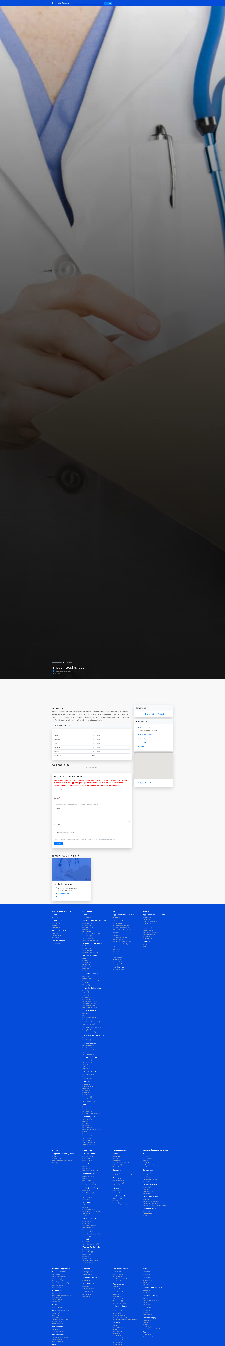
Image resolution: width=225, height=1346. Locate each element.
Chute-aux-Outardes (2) (89, 1288)
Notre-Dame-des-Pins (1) (59, 1276)
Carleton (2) (146, 1156)
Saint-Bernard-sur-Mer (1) (119, 1279)
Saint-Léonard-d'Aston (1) (119, 1205)
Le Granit (146, 1277)
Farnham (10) (86, 964)
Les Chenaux (117, 920)
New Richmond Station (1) (150, 1179)
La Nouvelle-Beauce (60, 1310)
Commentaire (58, 808)
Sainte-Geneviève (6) (149, 934)
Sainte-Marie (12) (57, 1321)
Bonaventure (148, 1170)
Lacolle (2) (85, 1015)
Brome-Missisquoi (89, 955)
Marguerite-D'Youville (91, 1057)
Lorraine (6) (85, 1256)
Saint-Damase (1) (87, 1048)
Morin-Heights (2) (87, 1221)
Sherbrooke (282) (148, 1337)
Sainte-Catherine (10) (88, 1101)
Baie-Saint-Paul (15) (118, 1274)
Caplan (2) (145, 1175)
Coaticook (147, 1272)
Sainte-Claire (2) (57, 1301)
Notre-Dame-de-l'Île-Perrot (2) (91, 1129)
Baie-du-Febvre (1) (117, 1198)
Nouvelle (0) (146, 1163)
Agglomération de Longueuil (94, 920)
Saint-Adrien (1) (147, 1314)
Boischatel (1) (116, 1297)
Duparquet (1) (56, 923)
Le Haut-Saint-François (152, 1287)
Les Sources (147, 1308)
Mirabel (85, 1239)
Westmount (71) (147, 938)
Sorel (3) (84, 1076)
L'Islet (54, 1304)
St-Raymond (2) (117, 1344)
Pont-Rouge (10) (117, 1331)
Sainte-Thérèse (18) (88, 1262)
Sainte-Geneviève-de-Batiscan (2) (122, 929)
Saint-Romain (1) (147, 1284)
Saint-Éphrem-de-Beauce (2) (60, 1281)
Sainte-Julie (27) (87, 1064)
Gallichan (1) (55, 925)
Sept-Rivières (88, 1291)
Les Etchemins (58, 1334)
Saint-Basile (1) (116, 1336)
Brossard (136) (86, 925)
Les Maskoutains (89, 1043)
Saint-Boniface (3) (117, 939)
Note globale (58, 825)
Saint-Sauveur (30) (87, 1227)
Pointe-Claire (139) (148, 924)
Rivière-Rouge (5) (87, 1160)
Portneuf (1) (116, 1333)
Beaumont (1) (56, 1293)
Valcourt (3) (146, 1302)
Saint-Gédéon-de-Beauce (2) (60, 1283)
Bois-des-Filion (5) (87, 1252)
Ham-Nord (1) (116, 1158)
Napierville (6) (86, 1038)
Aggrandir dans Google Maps (149, 783)
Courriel (56, 798)
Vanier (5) (55, 1163)
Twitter (142, 746)
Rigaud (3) (85, 1134)
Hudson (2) (85, 1121)
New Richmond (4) (148, 1177)
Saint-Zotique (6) (87, 1140)
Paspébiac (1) (147, 1181)
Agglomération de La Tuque (123, 915)
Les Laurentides (88, 1202)
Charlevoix (116, 1272)
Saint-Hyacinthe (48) (88, 1050)
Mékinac (115, 947)
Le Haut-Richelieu (89, 1011)
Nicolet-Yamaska (119, 1196)
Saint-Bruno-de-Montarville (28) (91, 934)
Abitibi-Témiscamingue (61, 911)
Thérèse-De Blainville (91, 1247)
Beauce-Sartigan (59, 1272)
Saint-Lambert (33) (87, 938)
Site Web (143, 738)
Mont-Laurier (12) (87, 1158)
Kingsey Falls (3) (117, 1160)
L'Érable (115, 1188)
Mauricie (115, 911)
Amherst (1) (85, 1205)
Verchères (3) (86, 1068)
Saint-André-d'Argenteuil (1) (90, 1170)
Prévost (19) (86, 1191)
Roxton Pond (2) (87, 978)
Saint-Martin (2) (56, 1287)
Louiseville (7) (116, 935)
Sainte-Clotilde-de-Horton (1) (120, 1163)
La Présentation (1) (88, 1046)
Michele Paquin (63, 884)
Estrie (145, 1268)
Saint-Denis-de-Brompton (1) (151, 1300)
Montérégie (87, 911)
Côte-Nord (86, 1268)
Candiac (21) (86, 1084)
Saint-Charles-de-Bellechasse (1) (61, 1295)
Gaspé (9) (145, 1189)
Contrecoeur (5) (87, 1119)
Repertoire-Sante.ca (60, 3)
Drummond (117, 1178)
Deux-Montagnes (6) (88, 1176)
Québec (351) (56, 1156)
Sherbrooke (147, 1332)
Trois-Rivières (118, 967)
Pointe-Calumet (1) (87, 1181)
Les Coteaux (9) (87, 1127)
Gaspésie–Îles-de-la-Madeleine (155, 1150)
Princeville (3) (116, 1193)
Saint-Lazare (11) (87, 1136)
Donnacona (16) (117, 1327)
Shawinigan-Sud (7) (118, 964)
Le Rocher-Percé (149, 1208)
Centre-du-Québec (119, 1150)
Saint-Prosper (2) (57, 1339)
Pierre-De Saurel (89, 1071)
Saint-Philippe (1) (87, 1099)
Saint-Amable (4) (87, 1062)
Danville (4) (146, 1312)
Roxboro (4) (146, 926)
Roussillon (86, 1081)
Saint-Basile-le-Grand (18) (89, 1001)
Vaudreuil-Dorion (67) (88, 1144)
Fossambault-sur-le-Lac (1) (120, 1309)
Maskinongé (117, 932)
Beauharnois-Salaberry (92, 943)
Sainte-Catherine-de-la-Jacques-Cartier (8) (124, 1319)
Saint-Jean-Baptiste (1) (89, 1005)
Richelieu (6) (85, 1109)
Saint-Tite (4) (116, 949)
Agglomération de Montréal (154, 915)
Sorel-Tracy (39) (87, 1078)
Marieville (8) (86, 1107)
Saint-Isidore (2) (87, 1097)
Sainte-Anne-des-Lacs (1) (89, 1232)
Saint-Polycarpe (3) (88, 1138)
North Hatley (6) (147, 1327)
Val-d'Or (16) (55, 937)
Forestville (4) (86, 1280)
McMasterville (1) (87, 997)
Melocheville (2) (86, 948)
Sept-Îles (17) (86, 1296)
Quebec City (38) (57, 1158)
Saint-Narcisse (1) (117, 923)
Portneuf (116, 1322)
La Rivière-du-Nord (90, 1188)
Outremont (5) (147, 919)
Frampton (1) (56, 1313)
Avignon (146, 1153)
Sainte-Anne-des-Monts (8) (150, 1203)
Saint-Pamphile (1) (57, 1307)
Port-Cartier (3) (86, 1294)
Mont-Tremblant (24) (88, 1209)
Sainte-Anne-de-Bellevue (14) (151, 932)
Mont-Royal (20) (147, 917)
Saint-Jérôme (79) (87, 1197)
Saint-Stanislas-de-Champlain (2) (121, 925)
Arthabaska (117, 1153)
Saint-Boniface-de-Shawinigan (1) (122, 942)
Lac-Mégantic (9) (147, 1280)
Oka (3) (84, 1178)
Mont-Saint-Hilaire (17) (89, 999)
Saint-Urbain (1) (116, 1281)
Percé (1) (145, 1215)
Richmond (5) (146, 1298)
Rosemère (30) (86, 1258)
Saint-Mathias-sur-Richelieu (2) (91, 1113)
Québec (55, 1150)
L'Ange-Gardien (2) (117, 1301)
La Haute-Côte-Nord (90, 1277)
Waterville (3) (146, 1274)
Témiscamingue (58, 940)
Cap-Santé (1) (116, 1325)
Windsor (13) (146, 1304)
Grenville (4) (85, 1166)
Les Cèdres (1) (86, 1125)
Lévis (54, 1344)
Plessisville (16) (116, 1191)
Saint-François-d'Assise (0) (150, 1167)
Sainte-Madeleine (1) (88, 1054)
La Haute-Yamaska (90, 974)
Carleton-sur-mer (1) (149, 1158)
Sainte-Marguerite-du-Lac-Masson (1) (93, 1234)
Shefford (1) (86, 983)
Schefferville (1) (87, 1274)
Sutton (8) (85, 971)
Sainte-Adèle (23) (87, 1230)
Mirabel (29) (85, 1242)
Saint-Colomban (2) (88, 1193)
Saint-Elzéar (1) (56, 1317)
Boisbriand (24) (86, 1254)
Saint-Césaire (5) (87, 1111)
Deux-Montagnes (89, 1174)
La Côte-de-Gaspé (150, 1184)
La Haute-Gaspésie (150, 1196)
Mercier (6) (85, 1092)
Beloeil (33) (85, 991)
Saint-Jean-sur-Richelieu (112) (91, 1022)
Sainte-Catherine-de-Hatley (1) (151, 1329)
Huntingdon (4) (86, 1030)
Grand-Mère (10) (117, 959)
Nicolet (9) (115, 1201)
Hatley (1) (145, 1322)
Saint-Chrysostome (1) (89, 1032)
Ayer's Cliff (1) (147, 1320)
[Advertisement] (92, 693)
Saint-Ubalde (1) (117, 1342)
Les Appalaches (58, 1327)
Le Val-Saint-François (151, 1295)
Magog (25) (146, 1325)
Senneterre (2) (56, 935)
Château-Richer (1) (117, 1299)
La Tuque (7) (116, 917)
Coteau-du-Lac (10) (88, 1060)
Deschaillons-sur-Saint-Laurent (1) (122, 1175)
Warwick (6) (115, 1167)
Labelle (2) (85, 1207)
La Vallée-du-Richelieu (91, 988)
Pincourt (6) (85, 1132)
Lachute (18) (86, 1168)
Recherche (108, 3)
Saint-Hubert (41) (87, 936)
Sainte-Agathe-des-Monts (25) (91, 1211)
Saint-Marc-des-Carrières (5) (120, 1338)
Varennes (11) (86, 1066)
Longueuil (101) (86, 932)
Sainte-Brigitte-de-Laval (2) (120, 1317)
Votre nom (57, 790)
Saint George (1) (57, 1279)
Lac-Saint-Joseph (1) (118, 1315)
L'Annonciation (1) (87, 1156)
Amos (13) (55, 917)
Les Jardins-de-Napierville (93, 1035)
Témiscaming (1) (57, 943)
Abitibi (55, 915)
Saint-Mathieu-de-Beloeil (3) (90, 1008)
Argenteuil (86, 1164)
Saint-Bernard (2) (57, 1315)
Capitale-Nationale (120, 1268)
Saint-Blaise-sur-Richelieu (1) (90, 1020)
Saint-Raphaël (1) (57, 1299)
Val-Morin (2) (86, 1215)
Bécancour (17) (116, 1173)
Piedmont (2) (86, 1223)
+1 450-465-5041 (64, 893)
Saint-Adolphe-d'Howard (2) (90, 1225)
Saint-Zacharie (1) (57, 1341)
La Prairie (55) (86, 1090)
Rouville (85, 1104)
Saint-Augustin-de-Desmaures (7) (62, 1160)
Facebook (143, 742)
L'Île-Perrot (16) (86, 1123)
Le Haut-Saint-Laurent (91, 1027)
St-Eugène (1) (116, 1185)
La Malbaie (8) (116, 1289)
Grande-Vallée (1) (148, 1191)
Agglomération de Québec (63, 1153)
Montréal (146, 911)
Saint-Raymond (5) (117, 1340)
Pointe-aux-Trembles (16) (150, 921)
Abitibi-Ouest (57, 920)
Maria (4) (145, 1160)
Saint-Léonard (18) (148, 930)
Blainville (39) (86, 1250)
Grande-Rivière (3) (148, 1213)
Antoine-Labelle (89, 1153)
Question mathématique (61, 833)
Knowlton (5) (86, 968)
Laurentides (87, 1150)
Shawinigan (117, 957)
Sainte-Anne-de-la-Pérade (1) (120, 927)
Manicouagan (88, 1283)
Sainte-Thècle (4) (117, 952)
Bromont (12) (86, 960)
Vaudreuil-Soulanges (90, 1116)
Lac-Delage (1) (116, 1313)
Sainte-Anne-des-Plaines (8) (90, 1260)
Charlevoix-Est (118, 1284)
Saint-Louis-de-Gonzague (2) (60, 1337)
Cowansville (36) (87, 962)
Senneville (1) (146, 936)
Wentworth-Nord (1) (88, 1236)
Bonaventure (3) (147, 1173)
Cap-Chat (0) (146, 1199)
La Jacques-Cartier (120, 1306)
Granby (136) (86, 976)
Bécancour (116, 1170)
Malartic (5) (55, 933)
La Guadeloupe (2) (57, 1274)
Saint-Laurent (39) (148, 928)
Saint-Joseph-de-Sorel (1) (89, 1074)
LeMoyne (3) (86, 929)
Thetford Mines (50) (58, 1331)
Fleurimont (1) (147, 1335)
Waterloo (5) (86, 985)
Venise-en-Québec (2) (88, 1024)
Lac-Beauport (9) (117, 1311)
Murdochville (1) (147, 1193)
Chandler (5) (146, 1211)
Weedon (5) (146, 1292)
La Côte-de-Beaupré (120, 1292)
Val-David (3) (86, 1213)
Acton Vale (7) (86, 917)
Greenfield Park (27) (88, 927)
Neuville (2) (115, 1329)
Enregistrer (58, 843)
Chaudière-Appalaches (61, 1268)
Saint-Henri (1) (56, 1297)
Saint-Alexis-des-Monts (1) (120, 937)
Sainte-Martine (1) (87, 950)
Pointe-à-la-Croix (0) (148, 1165)
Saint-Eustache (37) (88, 1183)
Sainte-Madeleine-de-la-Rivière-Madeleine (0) (155, 1205)
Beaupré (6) (115, 1294)
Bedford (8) (85, 958)
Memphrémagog (149, 1318)
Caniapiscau (87, 1272)
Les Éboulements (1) (118, 1276)
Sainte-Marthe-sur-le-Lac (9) (90, 1244)
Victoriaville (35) (117, 1165)
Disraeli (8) (55, 1329)
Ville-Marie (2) (146, 946)
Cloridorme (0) (147, 1187)
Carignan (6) (85, 993)
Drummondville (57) (118, 1181)
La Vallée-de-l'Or (59, 930)
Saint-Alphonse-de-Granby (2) (90, 981)
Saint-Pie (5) (86, 1052)
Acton (84, 915)
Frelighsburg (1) (86, 966)
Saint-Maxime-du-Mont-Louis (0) (152, 1201)
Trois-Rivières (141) (118, 970)
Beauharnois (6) (87, 946)
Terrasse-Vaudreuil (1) (88, 1142)
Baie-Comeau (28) (87, 1286)
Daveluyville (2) (116, 1156)
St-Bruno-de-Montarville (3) (90, 940)
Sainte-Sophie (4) (87, 1199)
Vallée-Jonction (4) (57, 1323)
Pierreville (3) (116, 1203)
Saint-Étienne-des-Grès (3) (120, 944)
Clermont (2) (116, 1287)
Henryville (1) (86, 1013)
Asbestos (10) (147, 1310)
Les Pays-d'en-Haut (90, 1218)
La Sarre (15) (56, 927)
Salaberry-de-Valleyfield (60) (90, 952)
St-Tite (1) (115, 954)
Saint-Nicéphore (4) (118, 1183)
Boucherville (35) (87, 923)
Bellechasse (57, 1290)
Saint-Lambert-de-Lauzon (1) (60, 1319)
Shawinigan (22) (117, 962)
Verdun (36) (146, 944)
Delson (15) (85, 1088)
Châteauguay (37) (87, 1086)
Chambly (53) (86, 995)
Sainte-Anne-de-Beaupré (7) (120, 1303)
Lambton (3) (146, 1282)
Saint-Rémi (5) (86, 1040)
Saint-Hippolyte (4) (87, 1195)
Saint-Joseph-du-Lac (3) (89, 1185)
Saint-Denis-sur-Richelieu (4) (90, 1003)
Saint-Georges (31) (57, 1285)
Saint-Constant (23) (88, 1095)
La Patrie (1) (146, 1290)
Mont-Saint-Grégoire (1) (89, 1018)
